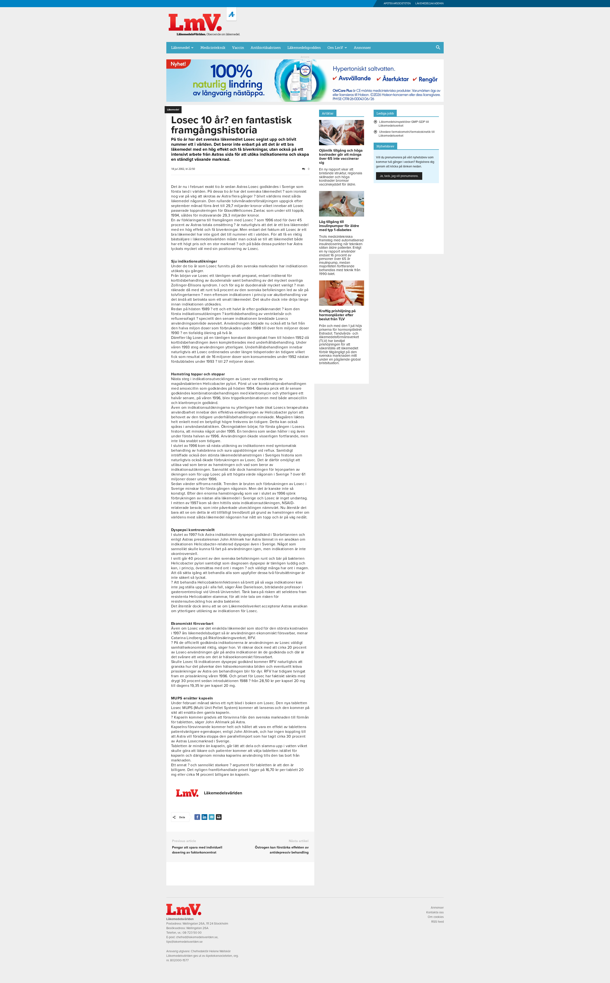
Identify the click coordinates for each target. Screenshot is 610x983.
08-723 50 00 (192, 933)
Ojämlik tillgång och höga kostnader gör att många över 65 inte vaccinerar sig (341, 156)
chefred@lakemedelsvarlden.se (197, 937)
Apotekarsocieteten (397, 3)
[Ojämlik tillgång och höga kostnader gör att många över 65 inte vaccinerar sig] (341, 144)
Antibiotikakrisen (266, 48)
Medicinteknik (212, 48)
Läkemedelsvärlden (223, 793)
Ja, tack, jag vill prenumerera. (399, 176)
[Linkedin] (204, 817)
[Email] (211, 817)
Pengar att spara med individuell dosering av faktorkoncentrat (197, 849)
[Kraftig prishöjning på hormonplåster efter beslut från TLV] (341, 304)
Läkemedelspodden (304, 48)
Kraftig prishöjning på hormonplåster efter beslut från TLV (337, 315)
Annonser (362, 48)
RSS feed (437, 922)
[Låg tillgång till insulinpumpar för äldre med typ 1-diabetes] (341, 215)
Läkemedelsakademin (429, 3)
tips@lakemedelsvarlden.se (184, 942)
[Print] (219, 817)
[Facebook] (197, 817)
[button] (438, 48)
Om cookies (436, 917)
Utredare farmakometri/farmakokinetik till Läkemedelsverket (407, 134)
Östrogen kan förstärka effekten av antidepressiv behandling (281, 849)
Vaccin (238, 48)
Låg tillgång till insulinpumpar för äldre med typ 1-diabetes (339, 225)
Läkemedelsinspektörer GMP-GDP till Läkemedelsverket (404, 124)
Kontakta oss (435, 912)
